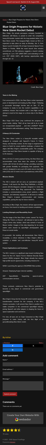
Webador (12, 442)
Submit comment (10, 394)
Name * (5, 360)
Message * (6, 379)
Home (5, 20)
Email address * (8, 369)
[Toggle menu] (43, 8)
